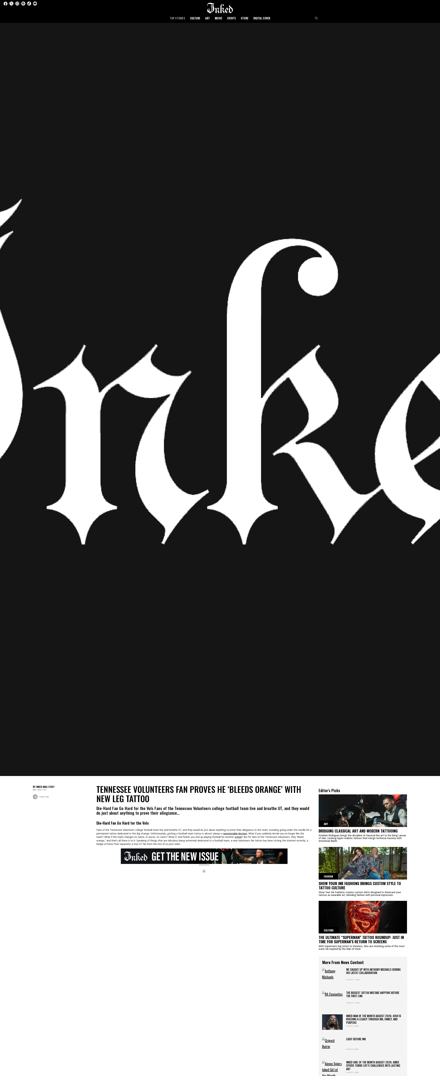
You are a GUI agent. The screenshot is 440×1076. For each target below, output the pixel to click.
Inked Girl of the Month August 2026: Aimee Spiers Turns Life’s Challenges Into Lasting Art (373, 1065)
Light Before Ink (356, 1039)
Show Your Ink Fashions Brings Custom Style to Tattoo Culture (360, 885)
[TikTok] (29, 3)
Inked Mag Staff (45, 787)
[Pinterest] (23, 3)
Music (218, 18)
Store (244, 18)
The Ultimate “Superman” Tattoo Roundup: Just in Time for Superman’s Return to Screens (361, 939)
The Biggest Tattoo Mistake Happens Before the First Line (372, 994)
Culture (195, 18)
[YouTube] (35, 3)
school (238, 837)
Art (207, 18)
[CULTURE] (363, 918)
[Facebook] (5, 3)
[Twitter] (11, 3)
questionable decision (235, 833)
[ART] (363, 812)
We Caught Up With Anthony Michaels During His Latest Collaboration (373, 971)
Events (231, 18)
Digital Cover (261, 18)
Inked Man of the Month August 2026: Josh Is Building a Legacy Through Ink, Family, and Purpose (373, 1019)
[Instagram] (17, 3)
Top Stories (177, 18)
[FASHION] (363, 864)
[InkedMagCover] (204, 855)
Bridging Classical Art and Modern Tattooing (358, 831)
